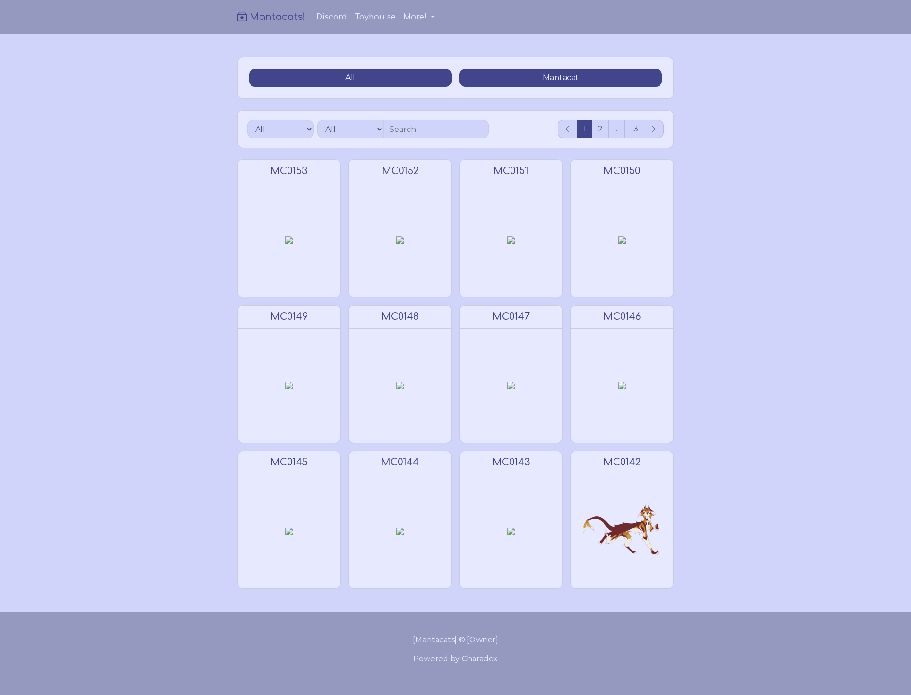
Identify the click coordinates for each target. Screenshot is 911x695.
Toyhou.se (375, 17)
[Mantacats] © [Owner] (455, 639)
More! (416, 17)
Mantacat (561, 77)
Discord (331, 17)
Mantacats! (276, 16)
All (350, 77)
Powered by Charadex (455, 658)
